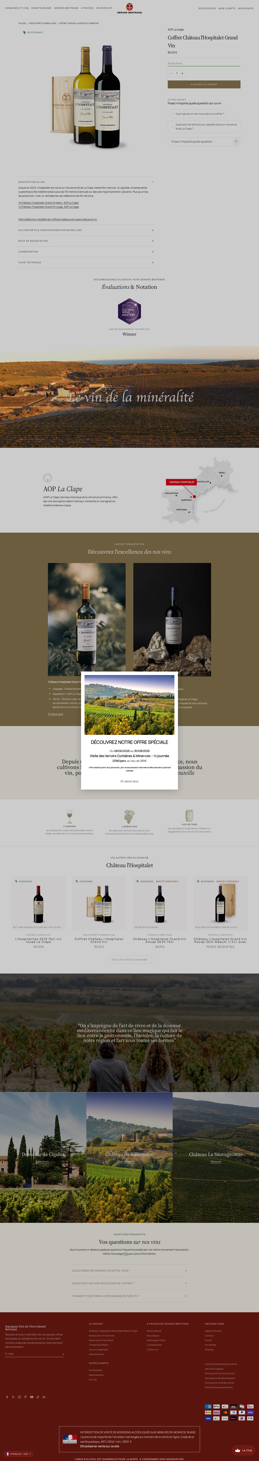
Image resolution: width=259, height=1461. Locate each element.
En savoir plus (129, 781)
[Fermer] (172, 676)
